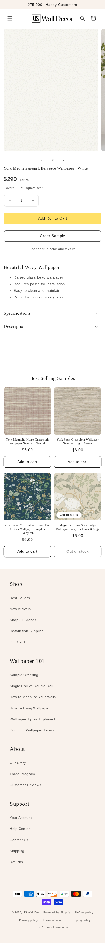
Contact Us (19, 840)
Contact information (55, 927)
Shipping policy (81, 920)
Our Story (18, 763)
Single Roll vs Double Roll (31, 686)
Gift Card (17, 642)
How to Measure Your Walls (33, 697)
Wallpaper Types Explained (32, 719)
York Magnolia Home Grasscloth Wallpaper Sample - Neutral (27, 441)
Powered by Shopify (56, 912)
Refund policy (84, 912)
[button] (9, 18)
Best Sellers (20, 598)
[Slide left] (41, 160)
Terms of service (54, 920)
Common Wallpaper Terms (32, 730)
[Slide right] (63, 160)
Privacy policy (28, 920)
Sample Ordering (24, 675)
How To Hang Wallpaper (30, 708)
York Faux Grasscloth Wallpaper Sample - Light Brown (78, 441)
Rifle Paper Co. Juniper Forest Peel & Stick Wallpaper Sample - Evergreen (27, 529)
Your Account (21, 818)
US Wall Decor (32, 912)
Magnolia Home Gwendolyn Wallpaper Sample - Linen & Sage (78, 527)
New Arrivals (20, 609)
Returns (16, 862)
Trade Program (22, 774)
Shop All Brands (23, 620)
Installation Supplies (27, 631)
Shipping (17, 851)
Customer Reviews (25, 785)
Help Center (20, 829)
